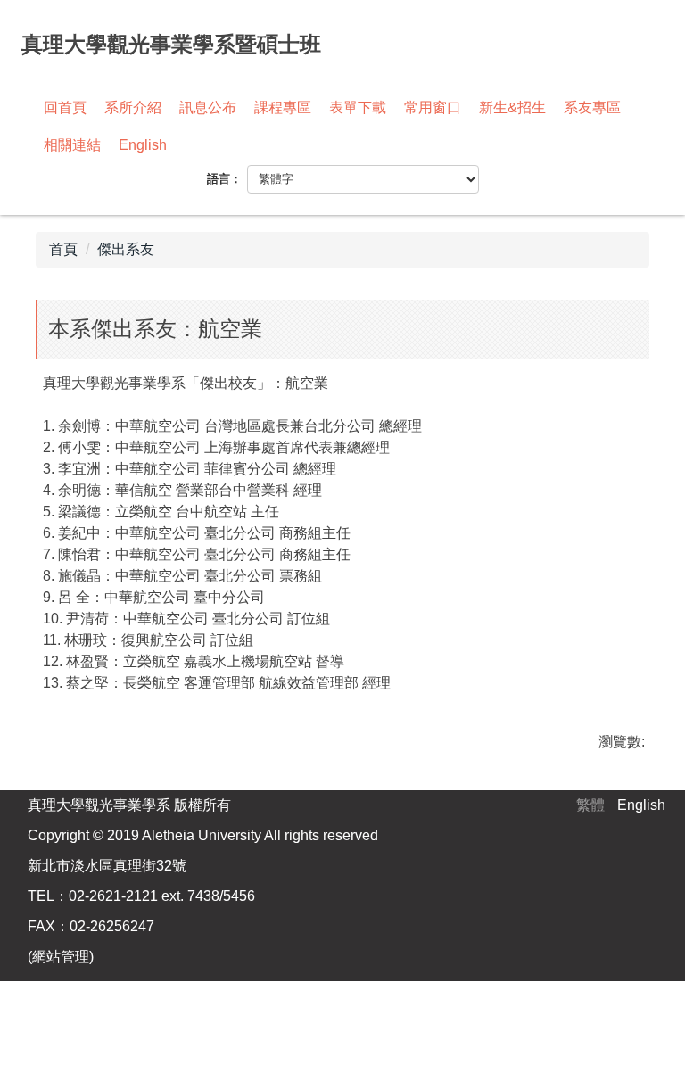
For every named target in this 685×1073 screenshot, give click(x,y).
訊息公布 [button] (207, 107)
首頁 (63, 249)
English (143, 145)
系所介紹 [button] (132, 107)
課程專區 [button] (282, 107)
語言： (224, 179)
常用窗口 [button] (432, 107)
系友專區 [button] (592, 107)
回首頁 (65, 107)
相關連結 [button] (72, 145)
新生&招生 (512, 107)
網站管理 (60, 956)
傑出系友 (125, 249)
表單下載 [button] (357, 107)
